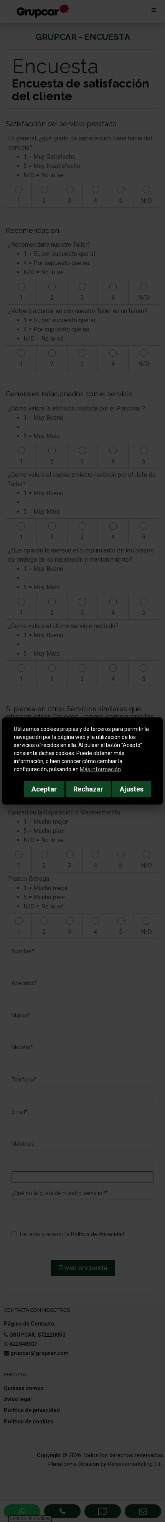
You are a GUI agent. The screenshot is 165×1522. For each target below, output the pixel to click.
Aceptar (44, 789)
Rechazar (88, 789)
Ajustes (132, 789)
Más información (100, 769)
